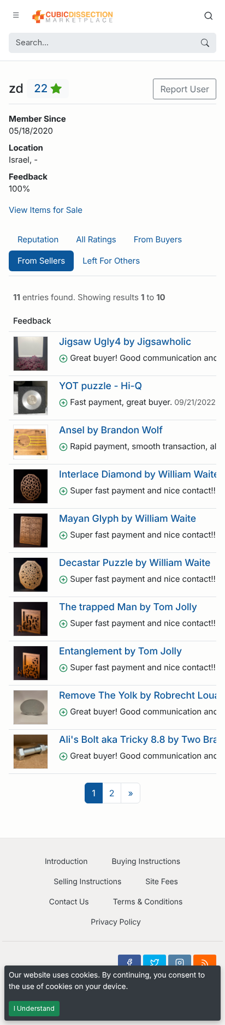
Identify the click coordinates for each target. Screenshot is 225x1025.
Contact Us (69, 902)
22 (42, 89)
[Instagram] (179, 963)
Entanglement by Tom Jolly (120, 651)
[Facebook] (129, 963)
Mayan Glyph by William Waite (127, 519)
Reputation (37, 239)
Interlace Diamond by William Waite (139, 474)
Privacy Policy (115, 922)
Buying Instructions (146, 861)
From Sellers (41, 260)
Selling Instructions (87, 881)
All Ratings (96, 239)
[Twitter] (154, 963)
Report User (184, 89)
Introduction (66, 861)
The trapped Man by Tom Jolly (128, 607)
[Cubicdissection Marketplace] (73, 15)
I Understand (34, 1008)
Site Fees (161, 881)
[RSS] (204, 963)
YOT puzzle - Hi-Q (100, 386)
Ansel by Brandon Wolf (111, 430)
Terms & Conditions (148, 902)
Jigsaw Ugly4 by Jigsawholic (125, 342)
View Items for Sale (45, 210)
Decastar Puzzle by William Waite (134, 563)
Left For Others (111, 260)
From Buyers (158, 239)
